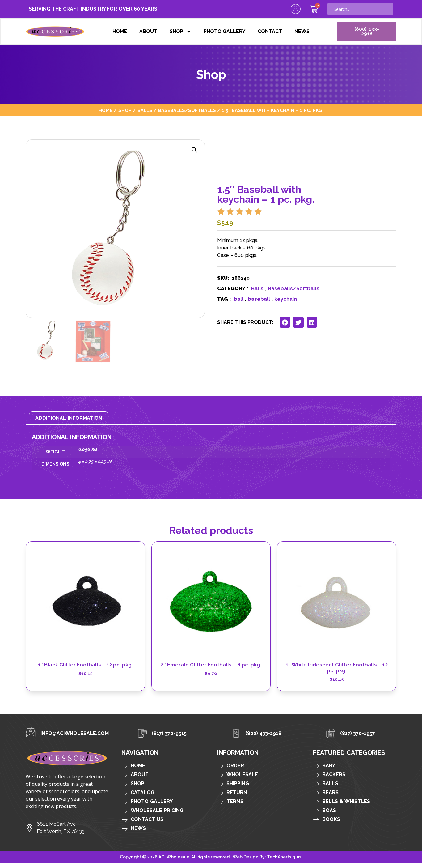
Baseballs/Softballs (187, 110)
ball (238, 299)
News (302, 31)
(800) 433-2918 (263, 733)
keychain (285, 299)
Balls (144, 110)
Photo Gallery (225, 31)
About (148, 31)
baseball (259, 299)
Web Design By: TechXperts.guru (267, 856)
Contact (270, 31)
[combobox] (360, 9)
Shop (176, 31)
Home (119, 31)
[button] (194, 149)
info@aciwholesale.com (74, 733)
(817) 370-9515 (169, 733)
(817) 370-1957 (357, 733)
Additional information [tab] (68, 418)
